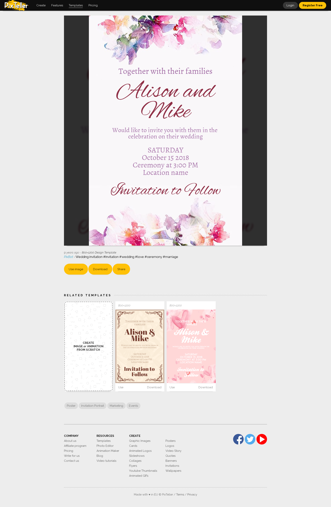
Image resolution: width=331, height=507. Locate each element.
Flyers (133, 465)
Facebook (238, 439)
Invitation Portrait (92, 405)
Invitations (172, 465)
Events (133, 405)
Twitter (250, 439)
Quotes (170, 456)
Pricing (68, 451)
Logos (170, 446)
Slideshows (136, 456)
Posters (170, 441)
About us (70, 441)
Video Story (173, 451)
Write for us (71, 456)
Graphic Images (139, 441)
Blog (100, 456)
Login (290, 5)
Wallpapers (173, 470)
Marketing (116, 405)
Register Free (313, 5)
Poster (71, 405)
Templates (104, 441)
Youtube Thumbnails (143, 470)
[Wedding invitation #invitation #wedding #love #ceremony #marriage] (139, 346)
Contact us (71, 461)
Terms (180, 494)
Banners (171, 461)
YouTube (261, 439)
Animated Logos (140, 451)
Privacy (192, 494)
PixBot (69, 257)
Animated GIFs (138, 475)
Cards (133, 446)
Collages (135, 461)
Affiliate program (75, 446)
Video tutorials (106, 461)
